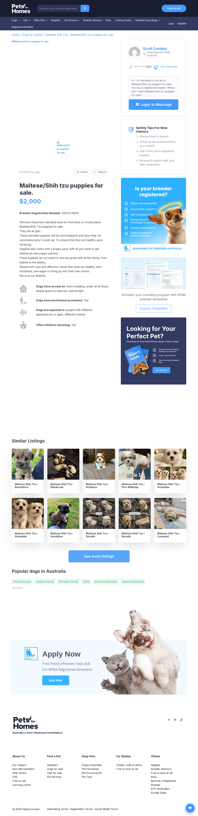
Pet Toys (87, 776)
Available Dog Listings (146, 20)
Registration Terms (82, 809)
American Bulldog (133, 581)
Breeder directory (161, 768)
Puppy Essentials (92, 765)
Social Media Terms (106, 809)
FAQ (14, 776)
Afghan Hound (45, 581)
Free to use (19, 780)
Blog (153, 776)
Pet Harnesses (90, 768)
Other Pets (39, 20)
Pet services (54, 776)
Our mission (19, 765)
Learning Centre (123, 20)
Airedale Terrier (68, 581)
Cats (25, 20)
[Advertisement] (153, 410)
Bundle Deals (158, 792)
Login (171, 23)
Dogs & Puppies (32, 34)
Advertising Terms (57, 809)
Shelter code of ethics (129, 765)
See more (17, 588)
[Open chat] (190, 808)
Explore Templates (153, 308)
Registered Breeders (22, 27)
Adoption (55, 20)
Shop (108, 20)
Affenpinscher (22, 581)
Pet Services (71, 20)
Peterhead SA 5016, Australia (158, 54)
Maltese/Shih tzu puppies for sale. (92, 34)
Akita (86, 581)
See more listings (99, 556)
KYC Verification (160, 788)
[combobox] (59, 8)
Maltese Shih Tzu (57, 34)
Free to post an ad (127, 768)
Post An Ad (174, 8)
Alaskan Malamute (106, 581)
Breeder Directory (92, 20)
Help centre (19, 772)
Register (182, 23)
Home (15, 34)
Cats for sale (54, 772)
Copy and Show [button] (168, 67)
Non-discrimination (23, 768)
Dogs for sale (55, 768)
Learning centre (21, 784)
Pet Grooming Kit (92, 772)
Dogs (15, 20)
